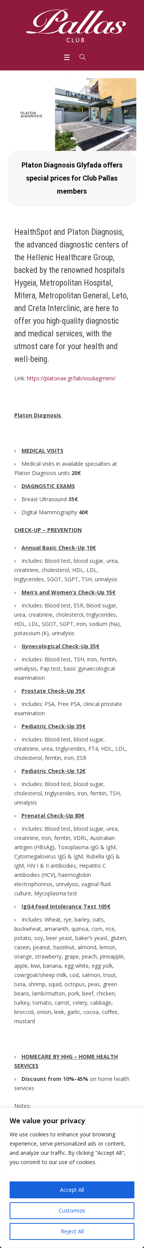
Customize (72, 1210)
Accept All (72, 1189)
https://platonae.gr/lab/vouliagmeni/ (71, 378)
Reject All (72, 1231)
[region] (72, 1178)
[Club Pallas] (76, 26)
